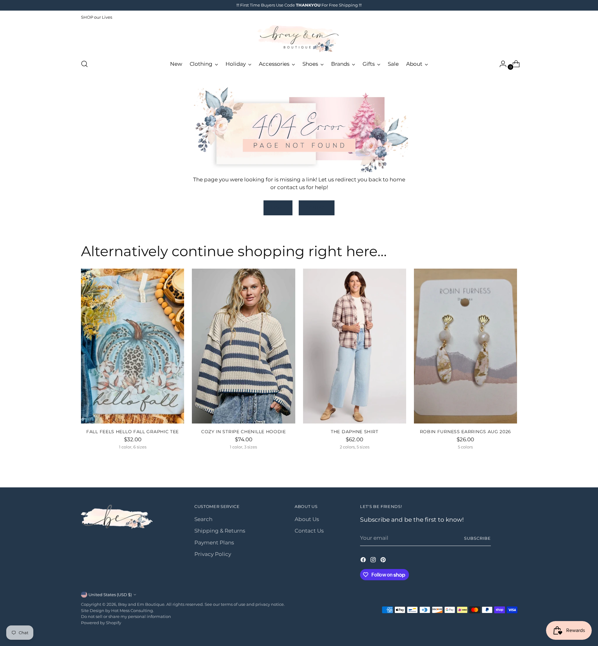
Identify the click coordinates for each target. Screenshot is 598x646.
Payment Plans (214, 542)
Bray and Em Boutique (141, 604)
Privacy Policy (212, 554)
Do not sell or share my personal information (126, 616)
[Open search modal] (84, 64)
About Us (307, 519)
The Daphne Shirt (354, 431)
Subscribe (477, 538)
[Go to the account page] (500, 64)
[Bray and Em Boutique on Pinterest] (383, 561)
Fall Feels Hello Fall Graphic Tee (132, 431)
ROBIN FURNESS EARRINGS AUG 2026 (465, 431)
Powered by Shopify (101, 622)
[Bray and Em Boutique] (299, 38)
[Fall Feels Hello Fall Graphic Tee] (132, 346)
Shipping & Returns (219, 531)
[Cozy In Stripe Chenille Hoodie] (243, 346)
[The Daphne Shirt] (354, 346)
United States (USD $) (110, 594)
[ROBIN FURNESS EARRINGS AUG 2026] (465, 346)
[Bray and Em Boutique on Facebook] (364, 561)
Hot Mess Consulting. (132, 610)
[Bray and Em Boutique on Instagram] (373, 561)
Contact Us (309, 531)
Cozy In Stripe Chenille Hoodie (243, 431)
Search (203, 519)
